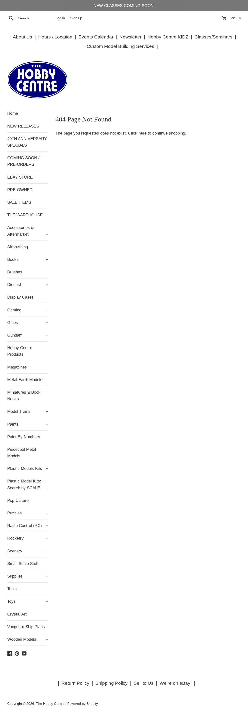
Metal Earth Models (27, 379)
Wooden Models (27, 639)
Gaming (27, 310)
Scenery (27, 551)
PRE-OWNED (19, 190)
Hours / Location (55, 36)
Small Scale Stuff (23, 563)
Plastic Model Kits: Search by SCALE (27, 484)
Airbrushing (27, 247)
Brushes (14, 272)
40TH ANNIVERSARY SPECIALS (27, 142)
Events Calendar (95, 36)
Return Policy (75, 683)
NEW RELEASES (23, 126)
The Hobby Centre (50, 704)
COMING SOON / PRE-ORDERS (23, 161)
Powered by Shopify (82, 704)
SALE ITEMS (19, 202)
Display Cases (20, 297)
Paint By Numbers (23, 437)
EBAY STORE (20, 177)
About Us (22, 36)
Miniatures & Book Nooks (23, 395)
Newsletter (130, 36)
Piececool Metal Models (21, 452)
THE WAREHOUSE (25, 215)
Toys (27, 601)
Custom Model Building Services (120, 46)
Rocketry (27, 538)
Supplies (27, 576)
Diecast (27, 284)
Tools (27, 588)
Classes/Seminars (213, 36)
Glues (27, 322)
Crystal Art (17, 614)
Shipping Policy (111, 683)
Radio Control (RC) (27, 525)
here (143, 133)
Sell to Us (144, 683)
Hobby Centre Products (19, 351)
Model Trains (27, 411)
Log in (60, 18)
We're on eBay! (176, 683)
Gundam (27, 335)
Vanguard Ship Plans (26, 626)
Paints (27, 424)
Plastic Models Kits (27, 468)
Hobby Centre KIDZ (167, 36)
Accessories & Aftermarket (27, 230)
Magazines (17, 367)
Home (12, 113)
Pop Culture (18, 500)
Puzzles (27, 513)
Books (27, 259)
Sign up (76, 18)
